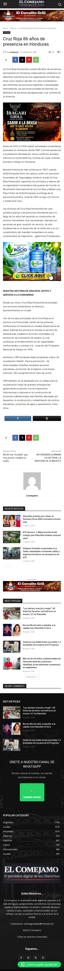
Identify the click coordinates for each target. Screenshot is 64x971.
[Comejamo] (5, 52)
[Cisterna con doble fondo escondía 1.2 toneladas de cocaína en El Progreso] (11, 647)
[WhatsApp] (36, 60)
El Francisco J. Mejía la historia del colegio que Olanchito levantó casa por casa (42, 535)
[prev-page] (5, 566)
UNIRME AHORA (32, 797)
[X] (22, 60)
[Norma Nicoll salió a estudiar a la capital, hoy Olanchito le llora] (11, 630)
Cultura (13, 28)
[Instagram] (28, 958)
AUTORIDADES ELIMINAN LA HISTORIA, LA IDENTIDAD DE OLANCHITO (48, 457)
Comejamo (13, 52)
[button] (39, 964)
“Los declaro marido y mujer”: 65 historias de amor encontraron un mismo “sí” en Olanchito (39, 611)
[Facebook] (15, 60)
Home (5, 28)
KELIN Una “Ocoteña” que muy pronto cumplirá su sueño (15, 457)
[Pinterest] (29, 60)
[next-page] (9, 566)
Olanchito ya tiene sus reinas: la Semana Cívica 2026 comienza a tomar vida (42, 519)
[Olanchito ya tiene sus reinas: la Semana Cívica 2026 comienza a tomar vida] (11, 521)
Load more (31, 677)
